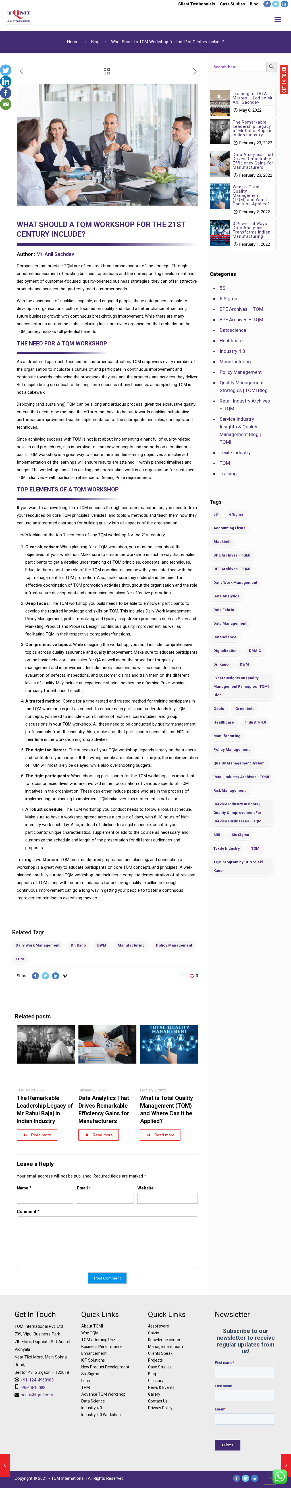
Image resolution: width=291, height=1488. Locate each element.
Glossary (155, 1380)
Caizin (153, 1333)
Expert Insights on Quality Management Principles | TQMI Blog (241, 686)
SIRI (216, 835)
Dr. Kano (78, 945)
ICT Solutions (93, 1360)
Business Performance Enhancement (101, 1350)
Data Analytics (226, 596)
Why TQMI (90, 1333)
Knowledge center (164, 1339)
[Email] (5, 104)
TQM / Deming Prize (99, 1339)
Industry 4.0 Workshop (101, 1414)
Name (24, 1188)
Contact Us (158, 1401)
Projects (155, 1360)
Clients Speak (160, 1353)
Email (84, 1188)
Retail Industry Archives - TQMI (241, 777)
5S (222, 288)
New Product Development (105, 1367)
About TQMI (92, 1326)
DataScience (224, 637)
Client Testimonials (196, 4)
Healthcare (231, 340)
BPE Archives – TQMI (242, 309)
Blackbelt (221, 541)
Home (72, 41)
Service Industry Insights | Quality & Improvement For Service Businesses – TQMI (238, 812)
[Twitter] (5, 70)
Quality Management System (239, 763)
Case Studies (232, 4)
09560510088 (32, 1387)
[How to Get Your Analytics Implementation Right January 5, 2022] (286, 1465)
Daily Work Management (37, 945)
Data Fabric (223, 610)
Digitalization (225, 651)
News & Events (161, 1387)
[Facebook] (5, 93)
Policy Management (174, 945)
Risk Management (229, 790)
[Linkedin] (5, 81)
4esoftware (158, 1326)
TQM (20, 959)
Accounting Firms (229, 528)
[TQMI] (18, 19)
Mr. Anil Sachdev (55, 254)
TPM (85, 1387)
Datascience (233, 330)
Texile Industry (235, 452)
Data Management (229, 623)
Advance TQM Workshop (103, 1394)
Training (228, 473)
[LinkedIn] (254, 1478)
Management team (165, 1346)
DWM (101, 945)
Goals (218, 709)
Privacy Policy (160, 1408)
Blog (254, 4)
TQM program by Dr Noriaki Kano (238, 866)
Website (145, 1188)
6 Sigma (228, 298)
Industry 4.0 (232, 351)
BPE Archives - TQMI (231, 555)
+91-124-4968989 (37, 1380)
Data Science (93, 1401)
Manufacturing (131, 945)
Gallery (154, 1394)
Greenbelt (244, 709)
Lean (85, 1380)
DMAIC (255, 651)
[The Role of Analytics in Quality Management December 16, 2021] (5, 1465)
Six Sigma (240, 835)
